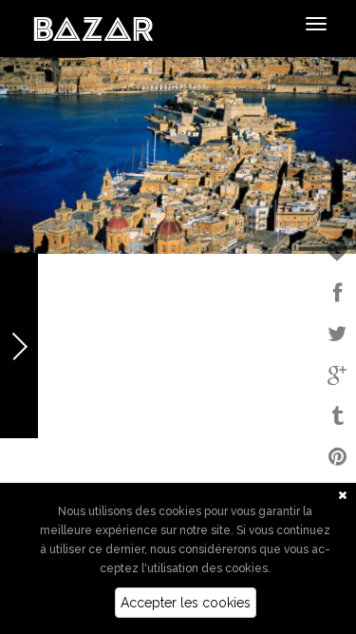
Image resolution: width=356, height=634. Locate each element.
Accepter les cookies (186, 602)
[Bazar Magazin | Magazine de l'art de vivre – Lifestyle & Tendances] (93, 27)
